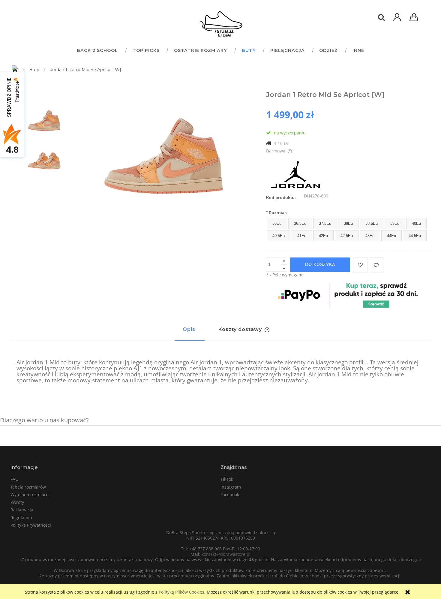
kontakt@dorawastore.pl (226, 554)
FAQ (14, 479)
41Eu (301, 235)
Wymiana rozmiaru (29, 494)
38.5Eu (371, 223)
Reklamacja (21, 510)
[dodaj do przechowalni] (360, 264)
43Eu (369, 235)
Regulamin (21, 517)
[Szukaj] (381, 17)
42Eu (323, 235)
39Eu (394, 223)
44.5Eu (415, 235)
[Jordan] (296, 175)
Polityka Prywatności (30, 525)
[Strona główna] (220, 24)
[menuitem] (97, 50)
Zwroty (17, 502)
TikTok (226, 479)
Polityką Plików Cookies (181, 592)
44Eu (391, 235)
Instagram (230, 487)
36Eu (276, 223)
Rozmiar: (276, 212)
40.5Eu (278, 235)
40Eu (416, 223)
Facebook (229, 494)
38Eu (348, 223)
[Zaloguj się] (397, 20)
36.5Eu (300, 223)
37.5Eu (325, 223)
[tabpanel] (220, 372)
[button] (376, 264)
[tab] (190, 332)
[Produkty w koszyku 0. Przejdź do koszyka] (414, 18)
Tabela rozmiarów (28, 487)
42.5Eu (346, 235)
